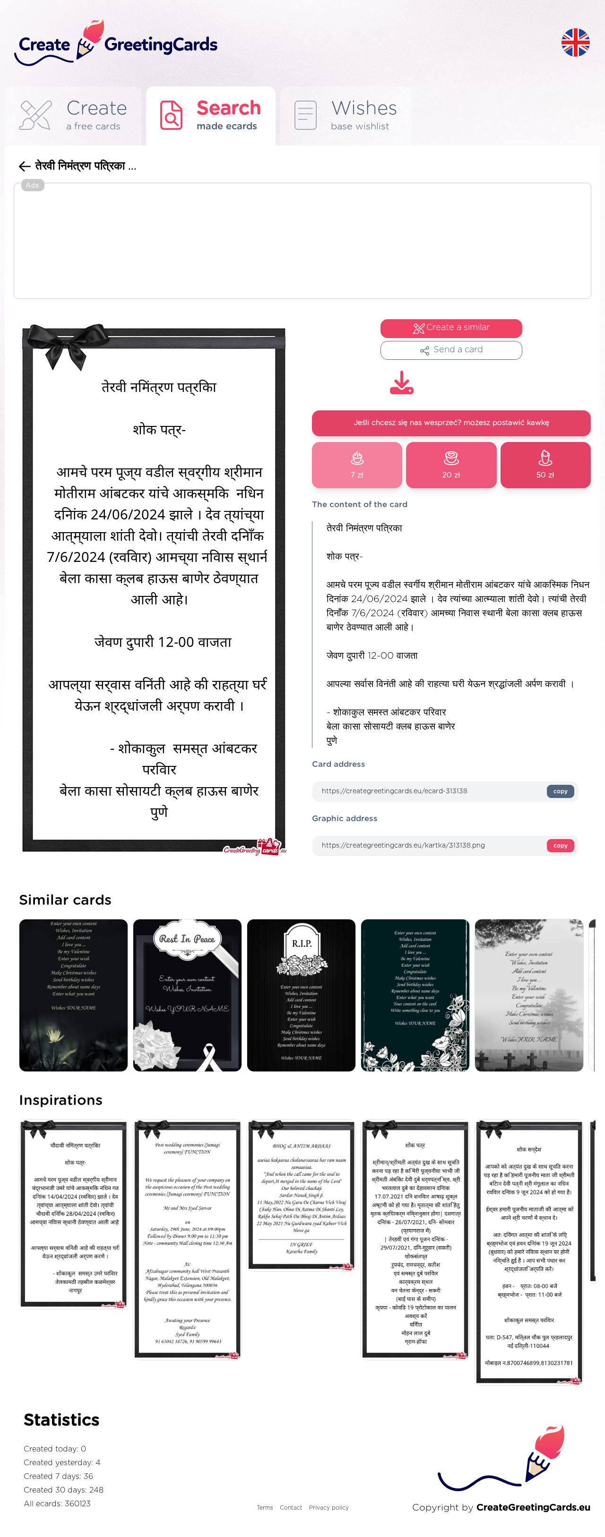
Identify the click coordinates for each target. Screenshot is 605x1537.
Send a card (458, 350)
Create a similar (458, 327)
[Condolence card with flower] (76, 996)
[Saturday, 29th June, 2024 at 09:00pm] (190, 1240)
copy (560, 791)
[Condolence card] (531, 996)
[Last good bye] (190, 996)
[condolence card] (418, 996)
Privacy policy (329, 1508)
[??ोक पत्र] (418, 1240)
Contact (291, 1508)
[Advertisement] (302, 242)
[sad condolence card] (304, 996)
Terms (265, 1508)
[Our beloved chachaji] (304, 1196)
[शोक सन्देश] (531, 1253)
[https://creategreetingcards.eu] (280, 43)
